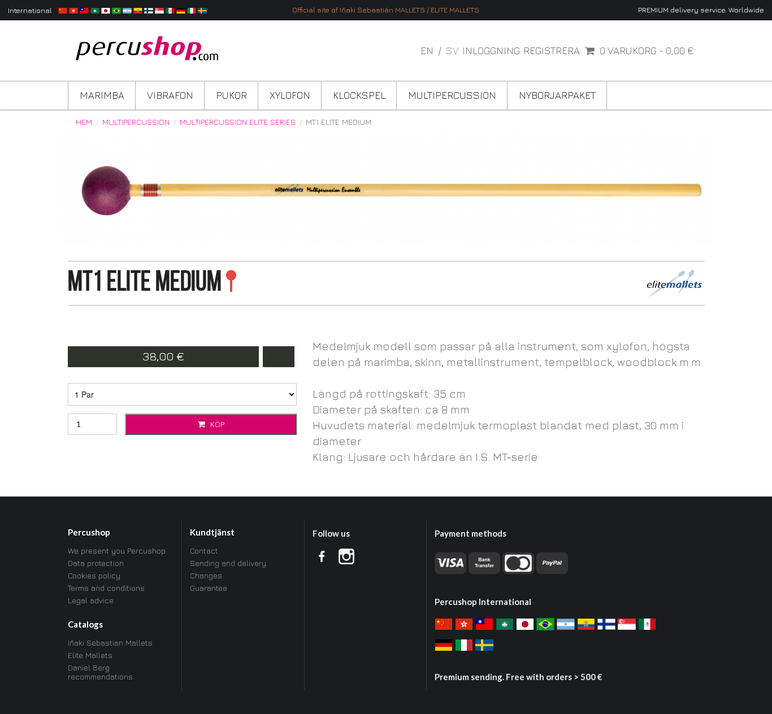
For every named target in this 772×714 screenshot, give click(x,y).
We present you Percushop (117, 550)
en (428, 50)
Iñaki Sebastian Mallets (110, 642)
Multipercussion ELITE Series (238, 122)
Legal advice (91, 600)
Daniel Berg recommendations (100, 672)
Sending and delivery (228, 563)
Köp (216, 424)
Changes (206, 575)
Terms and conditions (106, 588)
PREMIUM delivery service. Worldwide (701, 10)
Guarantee (208, 588)
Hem (84, 122)
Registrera (551, 50)
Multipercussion (452, 95)
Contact (204, 550)
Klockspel (359, 95)
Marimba (102, 95)
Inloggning (491, 50)
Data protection (96, 563)
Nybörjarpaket (557, 95)
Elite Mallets (90, 655)
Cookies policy (94, 575)
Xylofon (290, 95)
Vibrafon (170, 95)
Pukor (231, 95)
